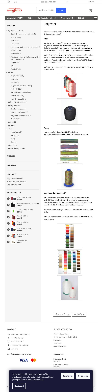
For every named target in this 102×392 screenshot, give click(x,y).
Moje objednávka (59, 346)
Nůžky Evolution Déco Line (16, 182)
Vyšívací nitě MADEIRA (16, 30)
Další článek (79, 314)
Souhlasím (83, 376)
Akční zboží (12, 145)
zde (42, 379)
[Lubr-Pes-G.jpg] (69, 236)
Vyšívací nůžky (16, 89)
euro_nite (14, 349)
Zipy (10, 129)
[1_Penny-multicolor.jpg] (69, 177)
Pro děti (11, 125)
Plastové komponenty (16, 149)
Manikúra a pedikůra (18, 99)
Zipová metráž (16, 132)
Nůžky (10, 72)
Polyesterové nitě (50, 31)
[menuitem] (15, 18)
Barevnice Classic (60, 359)
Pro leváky (15, 82)
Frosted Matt (16, 69)
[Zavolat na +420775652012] (10, 2)
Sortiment (57, 343)
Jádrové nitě (15, 119)
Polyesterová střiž (14, 185)
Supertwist (15, 62)
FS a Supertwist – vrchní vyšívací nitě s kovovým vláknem (25, 58)
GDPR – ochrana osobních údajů (65, 337)
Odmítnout (68, 376)
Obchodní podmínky (48, 2)
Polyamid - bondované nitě (21, 115)
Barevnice (57, 340)
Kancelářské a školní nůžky (21, 92)
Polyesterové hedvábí (19, 112)
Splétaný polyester (18, 109)
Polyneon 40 (16, 50)
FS (12, 66)
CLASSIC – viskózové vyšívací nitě (23, 34)
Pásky (13, 139)
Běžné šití (12, 122)
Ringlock (14, 79)
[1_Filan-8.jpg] (69, 112)
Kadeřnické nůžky (17, 96)
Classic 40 (15, 40)
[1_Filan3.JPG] (69, 86)
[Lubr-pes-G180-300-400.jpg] (69, 262)
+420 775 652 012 (17, 338)
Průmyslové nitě (14, 105)
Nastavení (19, 386)
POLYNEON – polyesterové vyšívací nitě (25, 47)
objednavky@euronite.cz (20, 334)
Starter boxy (16, 37)
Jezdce (13, 142)
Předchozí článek (62, 314)
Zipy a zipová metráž (15, 179)
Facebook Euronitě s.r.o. (20, 345)
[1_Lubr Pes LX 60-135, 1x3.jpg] (69, 287)
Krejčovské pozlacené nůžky (21, 85)
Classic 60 (15, 44)
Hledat (61, 10)
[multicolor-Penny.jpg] (69, 151)
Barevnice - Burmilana (61, 365)
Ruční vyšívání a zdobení (17, 102)
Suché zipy (15, 135)
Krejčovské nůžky (17, 76)
